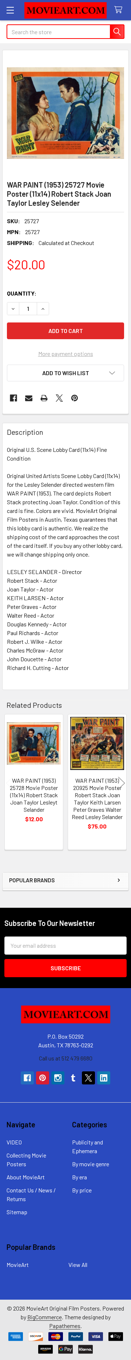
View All (77, 1264)
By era (79, 1177)
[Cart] (120, 10)
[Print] (44, 398)
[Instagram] (57, 1077)
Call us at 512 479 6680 (65, 1058)
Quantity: (21, 293)
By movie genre (90, 1163)
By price (82, 1190)
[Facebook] (13, 398)
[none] (65, 113)
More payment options (65, 353)
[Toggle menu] (10, 10)
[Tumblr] (73, 1077)
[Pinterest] (74, 398)
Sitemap (17, 1211)
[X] (59, 398)
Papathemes (64, 1325)
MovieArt (18, 1264)
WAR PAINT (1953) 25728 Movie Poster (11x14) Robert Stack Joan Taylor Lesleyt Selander (34, 795)
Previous (9, 783)
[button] (65, 373)
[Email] (28, 398)
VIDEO (14, 1142)
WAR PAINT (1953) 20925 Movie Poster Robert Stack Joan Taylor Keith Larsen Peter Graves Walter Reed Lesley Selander (97, 798)
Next (121, 783)
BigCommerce (44, 1316)
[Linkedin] (103, 1077)
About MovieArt (26, 1177)
